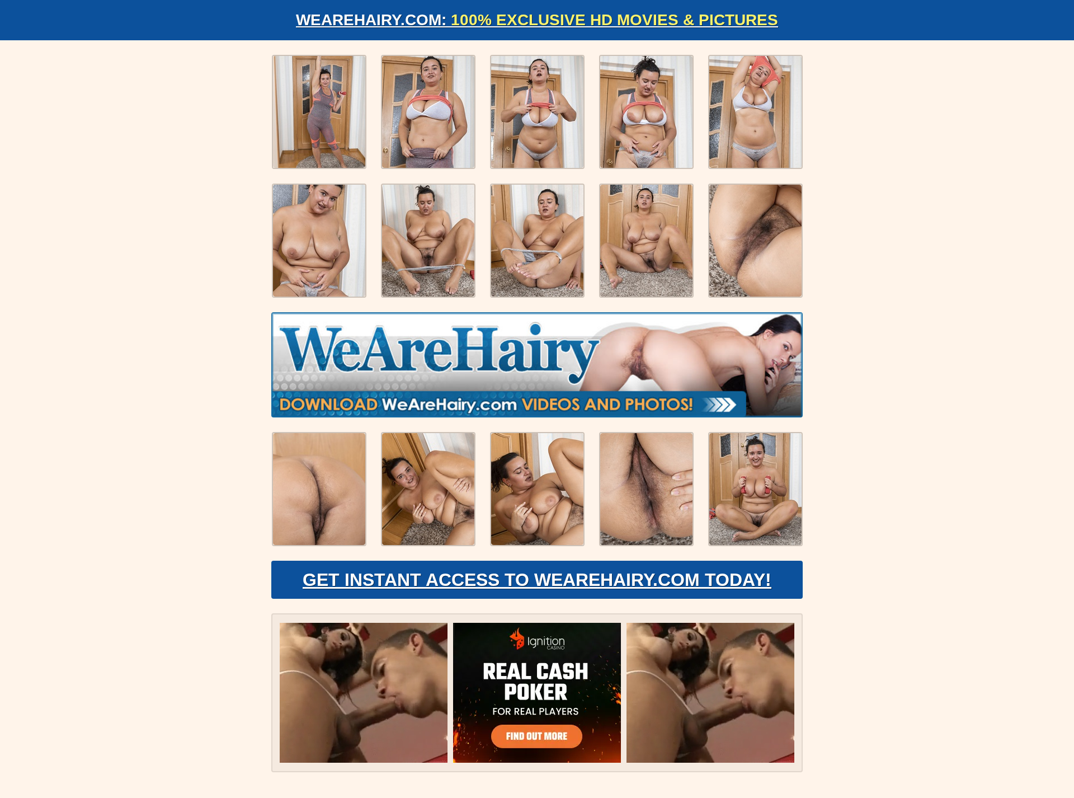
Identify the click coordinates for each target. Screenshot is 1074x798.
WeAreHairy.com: (537, 20)
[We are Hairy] (537, 364)
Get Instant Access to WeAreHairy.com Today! (537, 580)
